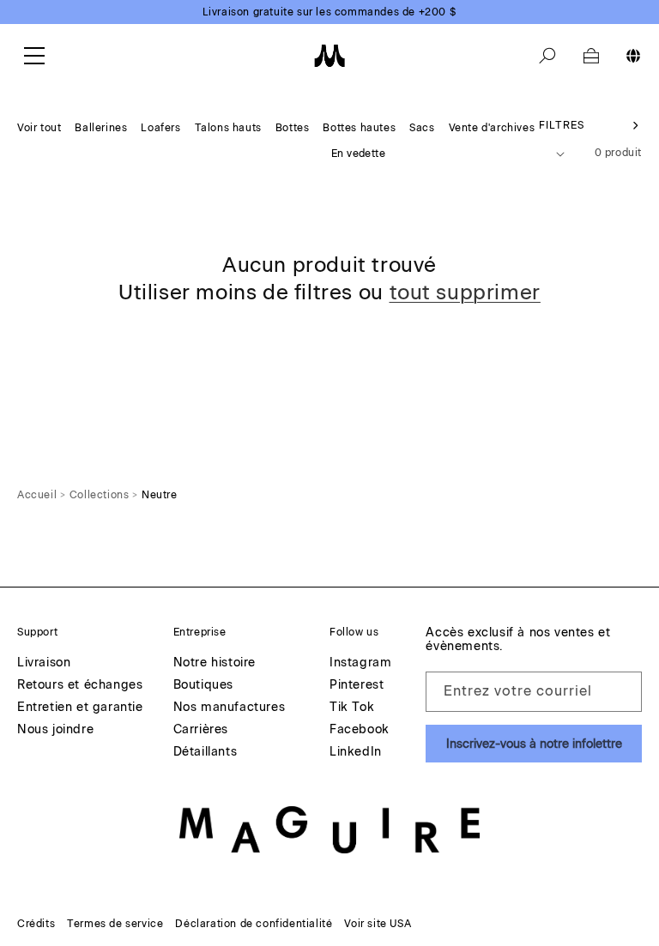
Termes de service (115, 924)
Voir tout (39, 128)
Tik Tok (352, 708)
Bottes (292, 128)
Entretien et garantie (80, 708)
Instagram (360, 663)
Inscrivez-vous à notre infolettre (534, 744)
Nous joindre (55, 730)
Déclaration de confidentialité (253, 924)
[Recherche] (547, 56)
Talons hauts (228, 128)
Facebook (360, 730)
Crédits (36, 924)
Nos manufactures (229, 708)
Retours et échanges (79, 685)
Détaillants (205, 752)
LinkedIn (356, 752)
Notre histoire (214, 663)
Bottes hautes (359, 128)
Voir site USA (377, 924)
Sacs (421, 128)
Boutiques (203, 685)
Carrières (200, 730)
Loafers (160, 128)
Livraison (43, 663)
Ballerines (101, 128)
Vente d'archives (492, 128)
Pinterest (357, 685)
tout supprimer (465, 292)
